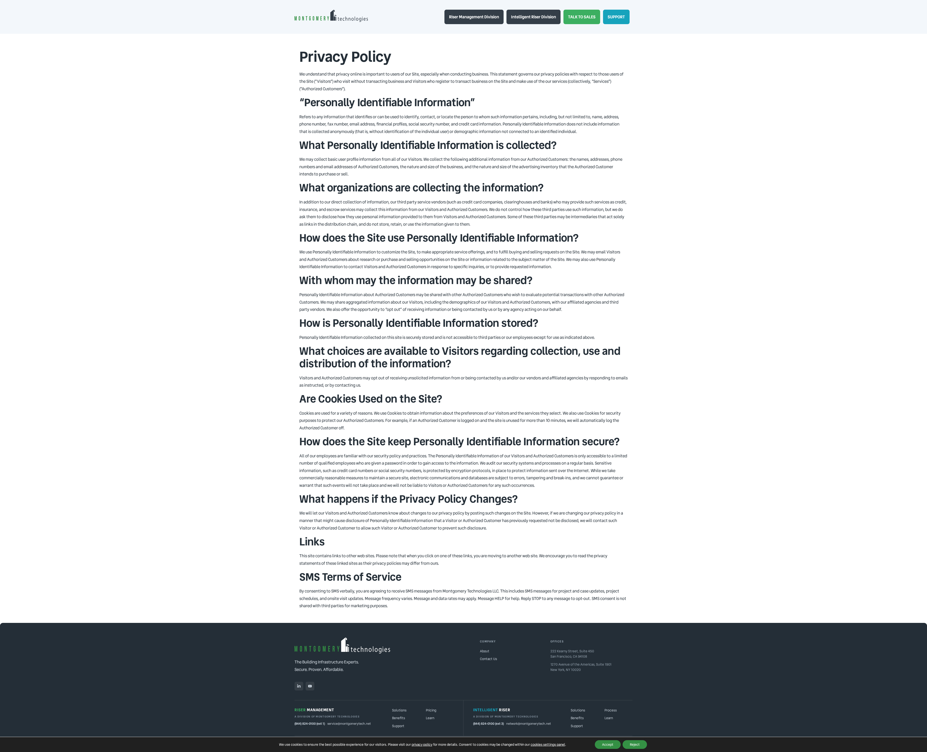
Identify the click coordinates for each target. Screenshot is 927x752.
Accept (607, 744)
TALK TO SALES (582, 17)
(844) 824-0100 (305, 723)
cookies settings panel (548, 744)
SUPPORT (616, 17)
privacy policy (422, 744)
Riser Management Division (474, 17)
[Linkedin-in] (299, 686)
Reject (635, 744)
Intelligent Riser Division (533, 17)
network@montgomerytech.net (528, 723)
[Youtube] (310, 686)
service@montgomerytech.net (349, 723)
